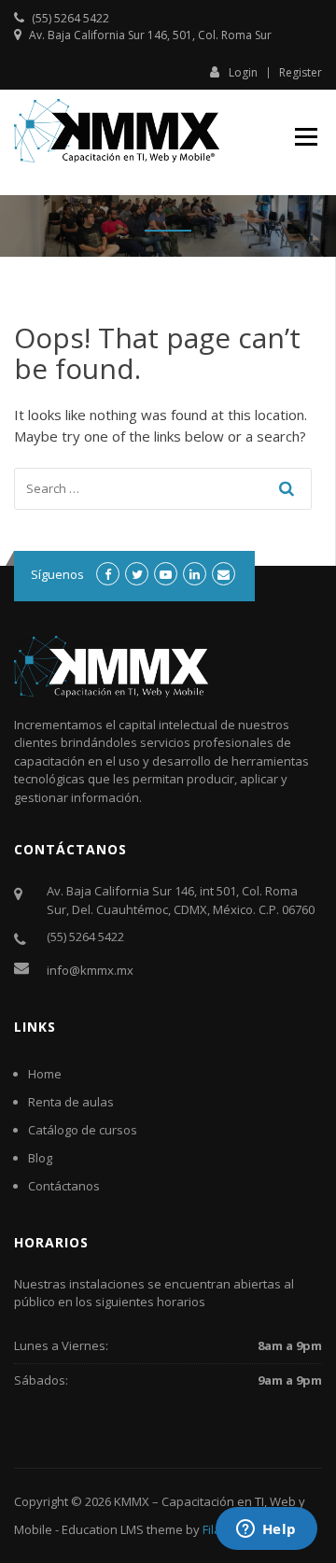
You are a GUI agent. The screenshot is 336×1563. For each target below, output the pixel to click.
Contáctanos (64, 1185)
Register (300, 72)
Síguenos (57, 574)
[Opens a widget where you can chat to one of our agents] (266, 1530)
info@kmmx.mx (90, 970)
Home (45, 1073)
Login (243, 71)
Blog (40, 1157)
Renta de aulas (71, 1101)
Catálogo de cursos (82, 1129)
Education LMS (103, 1529)
